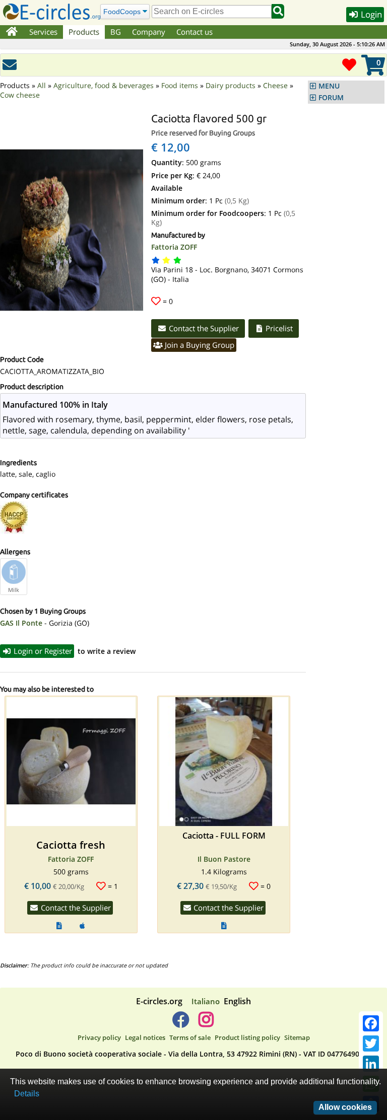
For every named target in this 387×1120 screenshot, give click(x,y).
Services (43, 32)
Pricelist (278, 328)
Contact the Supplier (203, 328)
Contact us (194, 32)
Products (84, 32)
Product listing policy (247, 1037)
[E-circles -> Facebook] (180, 1023)
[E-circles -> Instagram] (206, 1023)
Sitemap (297, 1037)
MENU (329, 86)
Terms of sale (190, 1037)
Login (370, 14)
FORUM (331, 97)
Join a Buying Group (198, 345)
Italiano (205, 1001)
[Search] (278, 11)
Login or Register (42, 651)
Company (148, 32)
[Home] (12, 32)
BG (115, 32)
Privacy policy (99, 1037)
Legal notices (145, 1037)
